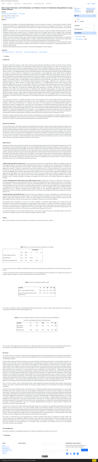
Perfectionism (19, 52)
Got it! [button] (94, 460)
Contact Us (49, 3)
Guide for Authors (27, 3)
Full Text (6, 56)
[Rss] (77, 454)
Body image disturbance (8, 52)
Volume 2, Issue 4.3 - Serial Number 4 (91, 9)
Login (88, 3)
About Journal (5, 447)
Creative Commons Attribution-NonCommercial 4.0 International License (52, 451)
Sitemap (4, 453)
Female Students (43, 52)
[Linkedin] (74, 454)
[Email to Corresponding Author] (17, 13)
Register (93, 3)
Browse (9, 3)
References (7, 435)
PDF (80, 21)
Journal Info (17, 3)
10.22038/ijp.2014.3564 (9, 17)
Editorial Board (6, 448)
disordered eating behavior (31, 52)
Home (3, 3)
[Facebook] (67, 454)
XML (78, 19)
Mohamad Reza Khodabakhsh (9, 13)
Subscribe (84, 450)
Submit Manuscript (39, 3)
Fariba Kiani (22, 13)
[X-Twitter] (70, 454)
